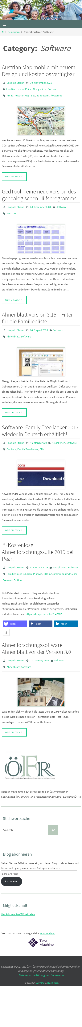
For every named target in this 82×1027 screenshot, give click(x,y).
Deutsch (11, 442)
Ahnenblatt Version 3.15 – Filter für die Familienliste (37, 313)
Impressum (57, 963)
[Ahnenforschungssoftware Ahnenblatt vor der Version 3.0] (41, 680)
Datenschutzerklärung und (35, 963)
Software (53, 88)
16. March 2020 (38, 436)
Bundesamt (43, 93)
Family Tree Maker (27, 442)
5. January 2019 (39, 559)
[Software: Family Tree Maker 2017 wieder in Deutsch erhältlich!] (41, 466)
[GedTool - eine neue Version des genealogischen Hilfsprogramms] (41, 234)
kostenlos (56, 93)
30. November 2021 (41, 82)
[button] (15, 613)
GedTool (12, 209)
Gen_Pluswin (34, 565)
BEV (33, 93)
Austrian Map (22, 93)
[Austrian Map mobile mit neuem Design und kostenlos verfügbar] (41, 118)
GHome (47, 565)
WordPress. (53, 970)
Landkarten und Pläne (19, 88)
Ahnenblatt (13, 331)
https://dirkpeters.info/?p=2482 (44, 603)
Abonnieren (11, 869)
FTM (41, 442)
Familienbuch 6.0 (16, 565)
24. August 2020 (39, 325)
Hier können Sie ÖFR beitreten (18, 902)
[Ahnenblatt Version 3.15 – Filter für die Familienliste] (41, 355)
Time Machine (47, 921)
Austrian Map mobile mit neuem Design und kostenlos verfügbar (38, 71)
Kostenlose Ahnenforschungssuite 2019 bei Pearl (37, 544)
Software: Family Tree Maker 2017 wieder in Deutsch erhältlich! (40, 424)
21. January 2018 (39, 650)
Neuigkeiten (14, 31)
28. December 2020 (40, 204)
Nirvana (40, 970)
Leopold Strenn (15, 82)
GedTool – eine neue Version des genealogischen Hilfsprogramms (39, 192)
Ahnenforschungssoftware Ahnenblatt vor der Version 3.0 (36, 638)
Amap (10, 93)
